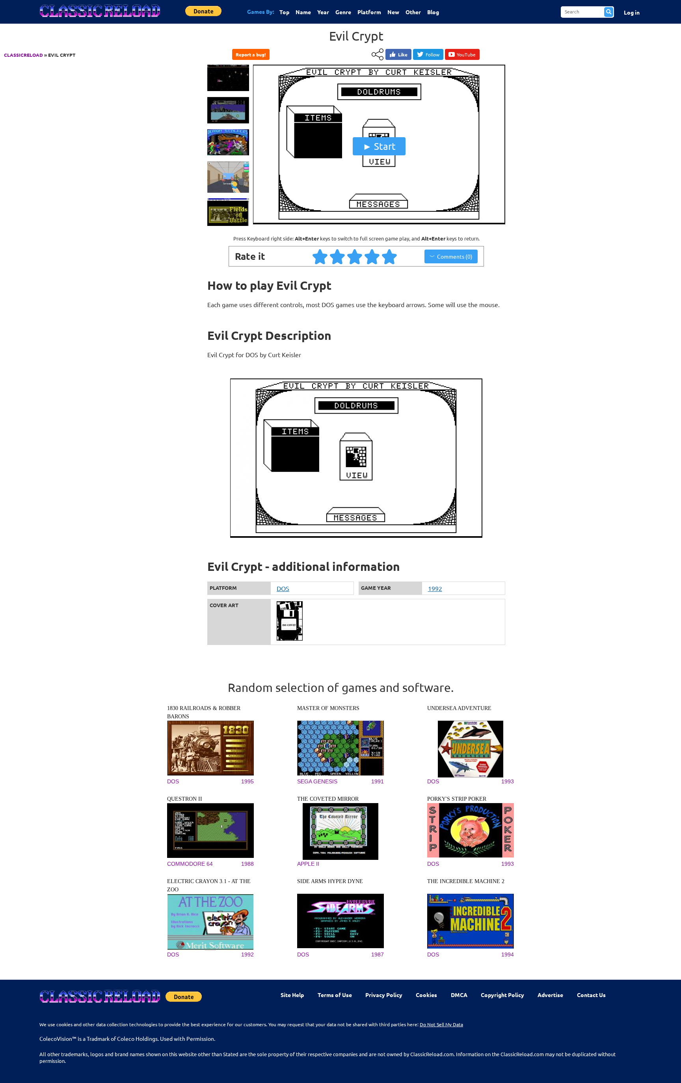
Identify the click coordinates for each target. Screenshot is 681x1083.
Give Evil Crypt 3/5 (355, 256)
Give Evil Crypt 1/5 (320, 256)
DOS (283, 588)
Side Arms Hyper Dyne (330, 881)
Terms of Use (335, 994)
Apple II (308, 864)
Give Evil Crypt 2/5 (337, 256)
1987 (377, 954)
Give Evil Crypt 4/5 (372, 256)
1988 (247, 864)
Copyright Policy (502, 994)
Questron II (184, 799)
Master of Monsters (328, 708)
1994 (507, 954)
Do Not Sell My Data (441, 1024)
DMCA (459, 994)
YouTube (466, 54)
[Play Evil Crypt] (379, 222)
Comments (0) (455, 256)
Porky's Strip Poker (456, 799)
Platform (369, 11)
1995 (247, 781)
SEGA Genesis (317, 781)
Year (323, 11)
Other (413, 11)
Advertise (550, 994)
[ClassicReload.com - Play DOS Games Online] (99, 18)
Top (284, 11)
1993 (507, 781)
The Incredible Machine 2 (465, 881)
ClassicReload (23, 55)
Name (303, 11)
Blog (433, 11)
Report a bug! (251, 54)
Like (402, 54)
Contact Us (591, 994)
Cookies (426, 994)
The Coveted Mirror (328, 799)
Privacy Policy (383, 994)
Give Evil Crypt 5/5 (389, 256)
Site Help (292, 994)
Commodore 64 (190, 864)
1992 (435, 588)
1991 (377, 781)
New (393, 11)
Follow (432, 54)
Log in (632, 12)
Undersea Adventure (459, 708)
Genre (343, 11)
